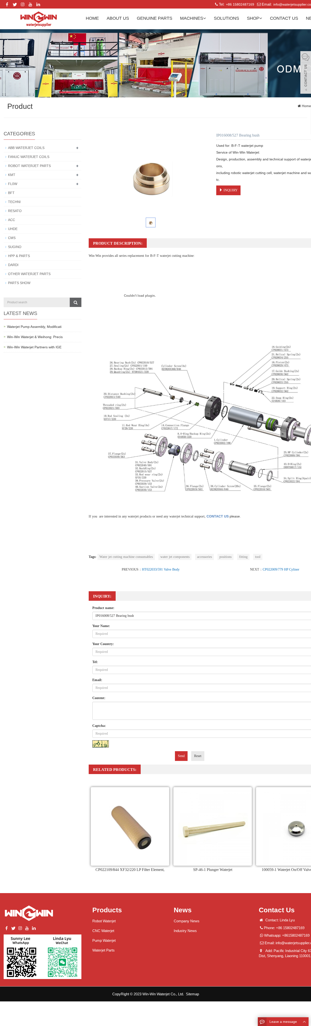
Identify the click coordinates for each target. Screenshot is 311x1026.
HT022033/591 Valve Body (161, 569)
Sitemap (192, 994)
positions (225, 557)
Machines (191, 18)
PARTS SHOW (19, 283)
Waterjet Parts (103, 950)
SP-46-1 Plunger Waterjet (212, 870)
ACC (11, 220)
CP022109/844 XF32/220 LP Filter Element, (129, 870)
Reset (197, 756)
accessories (204, 557)
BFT (11, 193)
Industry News (185, 931)
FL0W (12, 184)
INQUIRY (230, 190)
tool (257, 557)
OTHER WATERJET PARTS (29, 274)
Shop (253, 18)
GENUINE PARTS (154, 18)
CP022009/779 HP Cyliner (281, 569)
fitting (243, 557)
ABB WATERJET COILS (26, 148)
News (183, 910)
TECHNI (14, 202)
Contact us (284, 18)
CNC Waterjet (103, 931)
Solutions (226, 18)
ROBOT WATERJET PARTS (29, 166)
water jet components (175, 557)
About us (118, 18)
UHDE (12, 229)
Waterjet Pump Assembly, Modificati (34, 327)
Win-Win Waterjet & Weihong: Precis (35, 337)
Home (92, 18)
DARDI (13, 265)
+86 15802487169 (239, 4)
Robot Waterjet (104, 921)
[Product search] (75, 302)
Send (181, 756)
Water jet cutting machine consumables (126, 557)
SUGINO (14, 247)
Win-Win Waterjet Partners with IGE (34, 347)
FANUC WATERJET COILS (28, 157)
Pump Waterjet (104, 940)
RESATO (15, 211)
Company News (186, 921)
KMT (11, 175)
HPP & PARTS (19, 256)
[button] (204, 18)
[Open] (305, 73)
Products (107, 910)
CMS (12, 238)
